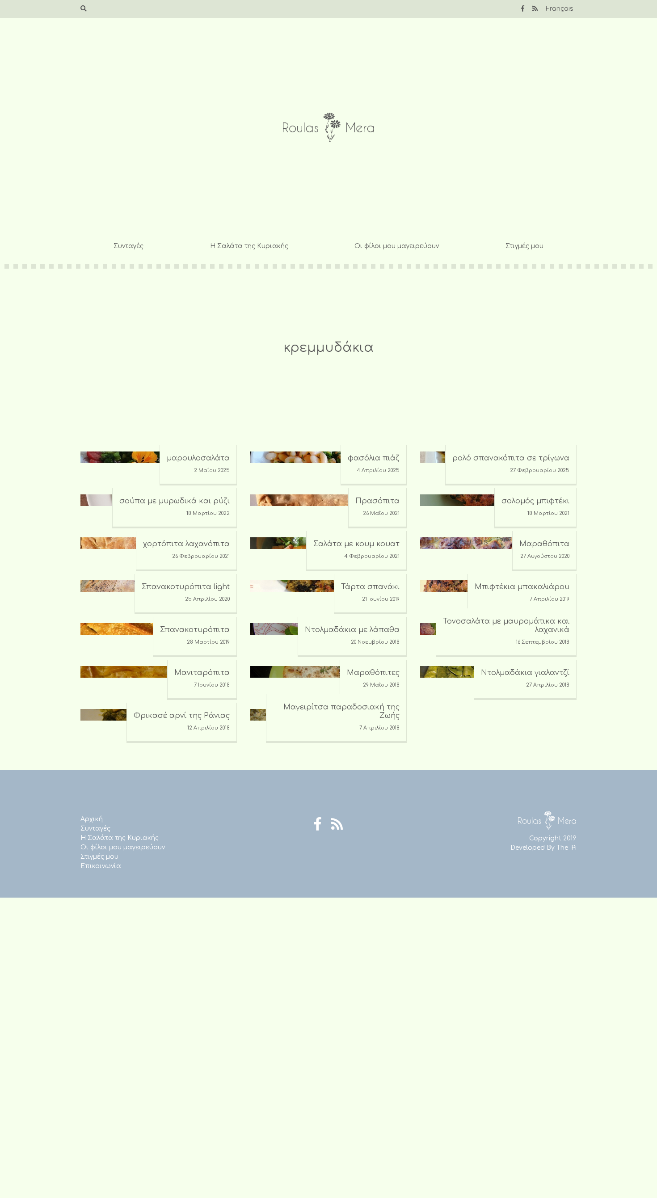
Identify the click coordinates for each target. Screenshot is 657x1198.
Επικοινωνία (100, 866)
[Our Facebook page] (522, 8)
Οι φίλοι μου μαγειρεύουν (396, 246)
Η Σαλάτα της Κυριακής (249, 246)
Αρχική (91, 819)
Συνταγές (128, 246)
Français (559, 8)
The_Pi (566, 847)
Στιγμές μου (524, 246)
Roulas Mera (328, 127)
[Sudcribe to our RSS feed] (535, 8)
